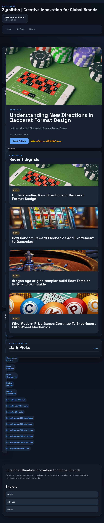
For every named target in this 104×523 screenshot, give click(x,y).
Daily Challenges (11, 376)
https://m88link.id (14, 412)
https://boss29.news (15, 400)
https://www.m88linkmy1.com (19, 430)
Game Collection (11, 392)
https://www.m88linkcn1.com (19, 418)
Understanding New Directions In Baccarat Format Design (48, 197)
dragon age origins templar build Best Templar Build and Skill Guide (51, 282)
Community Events (11, 359)
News (32, 29)
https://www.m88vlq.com (17, 448)
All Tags (20, 29)
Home (9, 29)
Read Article (19, 141)
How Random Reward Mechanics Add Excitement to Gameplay (53, 240)
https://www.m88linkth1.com (19, 436)
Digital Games (9, 384)
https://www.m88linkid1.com (19, 424)
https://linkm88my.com (17, 406)
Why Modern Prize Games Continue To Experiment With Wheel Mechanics (54, 325)
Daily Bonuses (10, 367)
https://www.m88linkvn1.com (19, 442)
